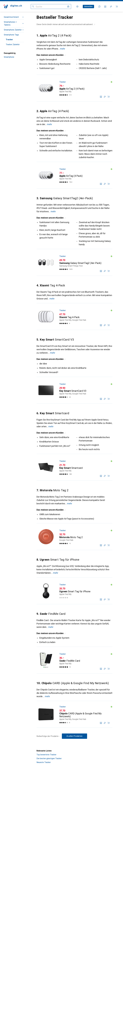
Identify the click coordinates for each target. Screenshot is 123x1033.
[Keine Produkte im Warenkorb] (117, 6)
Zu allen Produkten (74, 736)
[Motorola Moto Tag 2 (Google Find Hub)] (74, 536)
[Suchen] (33, 6)
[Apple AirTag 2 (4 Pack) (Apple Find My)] (74, 88)
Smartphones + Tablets (10, 23)
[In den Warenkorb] (109, 97)
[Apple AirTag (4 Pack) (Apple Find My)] (74, 175)
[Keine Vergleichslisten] (105, 6)
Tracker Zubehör (13, 44)
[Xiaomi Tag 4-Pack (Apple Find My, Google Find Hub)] (74, 316)
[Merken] (105, 97)
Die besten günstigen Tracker (49, 758)
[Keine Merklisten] (111, 6)
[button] (94, 24)
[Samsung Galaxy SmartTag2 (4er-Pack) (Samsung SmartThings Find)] (74, 262)
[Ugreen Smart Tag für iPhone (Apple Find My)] (74, 590)
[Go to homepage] (13, 6)
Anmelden (88, 6)
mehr (62, 48)
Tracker (9, 39)
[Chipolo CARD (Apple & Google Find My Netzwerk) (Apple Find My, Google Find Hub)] (74, 714)
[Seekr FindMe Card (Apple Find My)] (74, 660)
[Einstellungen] (77, 6)
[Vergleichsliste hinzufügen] (101, 97)
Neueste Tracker (44, 762)
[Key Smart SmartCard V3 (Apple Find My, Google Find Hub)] (74, 390)
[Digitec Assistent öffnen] (99, 6)
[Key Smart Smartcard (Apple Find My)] (74, 467)
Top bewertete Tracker (46, 754)
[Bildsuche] (68, 6)
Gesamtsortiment (11, 17)
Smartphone (9, 57)
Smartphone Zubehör (13, 30)
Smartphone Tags (11, 35)
